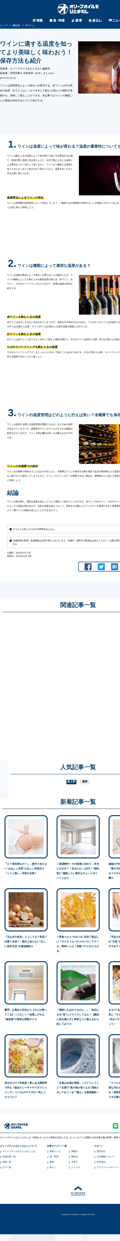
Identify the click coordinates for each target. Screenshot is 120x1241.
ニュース (75, 1167)
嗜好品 (74, 1156)
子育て (74, 1162)
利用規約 (101, 1162)
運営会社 (101, 1151)
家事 (52, 1162)
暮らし (53, 1167)
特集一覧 (6, 1162)
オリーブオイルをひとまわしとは (18, 1151)
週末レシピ (55, 1151)
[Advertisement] (48, 683)
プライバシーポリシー (108, 1167)
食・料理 (54, 1156)
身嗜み (74, 1151)
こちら (51, 529)
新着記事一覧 (9, 1156)
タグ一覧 (6, 1167)
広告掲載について (105, 1156)
